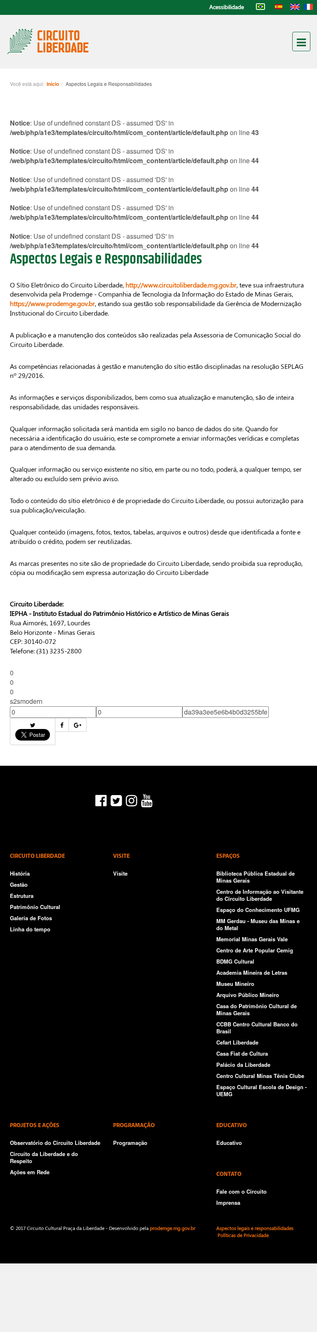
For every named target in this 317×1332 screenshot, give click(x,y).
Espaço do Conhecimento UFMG (258, 910)
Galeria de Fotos (31, 918)
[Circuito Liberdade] (48, 41)
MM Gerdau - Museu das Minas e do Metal (258, 924)
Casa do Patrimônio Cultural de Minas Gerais (256, 1009)
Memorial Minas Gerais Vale (252, 939)
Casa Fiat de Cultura (242, 1053)
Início (53, 84)
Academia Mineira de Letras (251, 972)
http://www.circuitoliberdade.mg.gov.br (181, 284)
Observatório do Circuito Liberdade (55, 1143)
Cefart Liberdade (237, 1042)
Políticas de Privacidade (243, 1235)
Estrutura (21, 896)
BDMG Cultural (235, 961)
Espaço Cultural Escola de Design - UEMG (261, 1090)
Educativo (229, 1143)
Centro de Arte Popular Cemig (254, 950)
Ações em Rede (30, 1172)
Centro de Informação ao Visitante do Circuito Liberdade (259, 895)
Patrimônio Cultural (35, 907)
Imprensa (228, 1202)
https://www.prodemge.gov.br (52, 303)
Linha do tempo (30, 929)
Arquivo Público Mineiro (247, 995)
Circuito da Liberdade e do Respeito (44, 1157)
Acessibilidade (226, 7)
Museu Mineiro (235, 984)
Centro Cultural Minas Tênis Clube (260, 1076)
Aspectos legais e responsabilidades (254, 1228)
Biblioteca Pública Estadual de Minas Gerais (255, 876)
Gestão (19, 884)
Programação (130, 1143)
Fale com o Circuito (241, 1191)
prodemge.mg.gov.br (172, 1228)
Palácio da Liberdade (243, 1064)
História (20, 873)
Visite (120, 873)
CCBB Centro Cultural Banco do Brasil (257, 1027)
